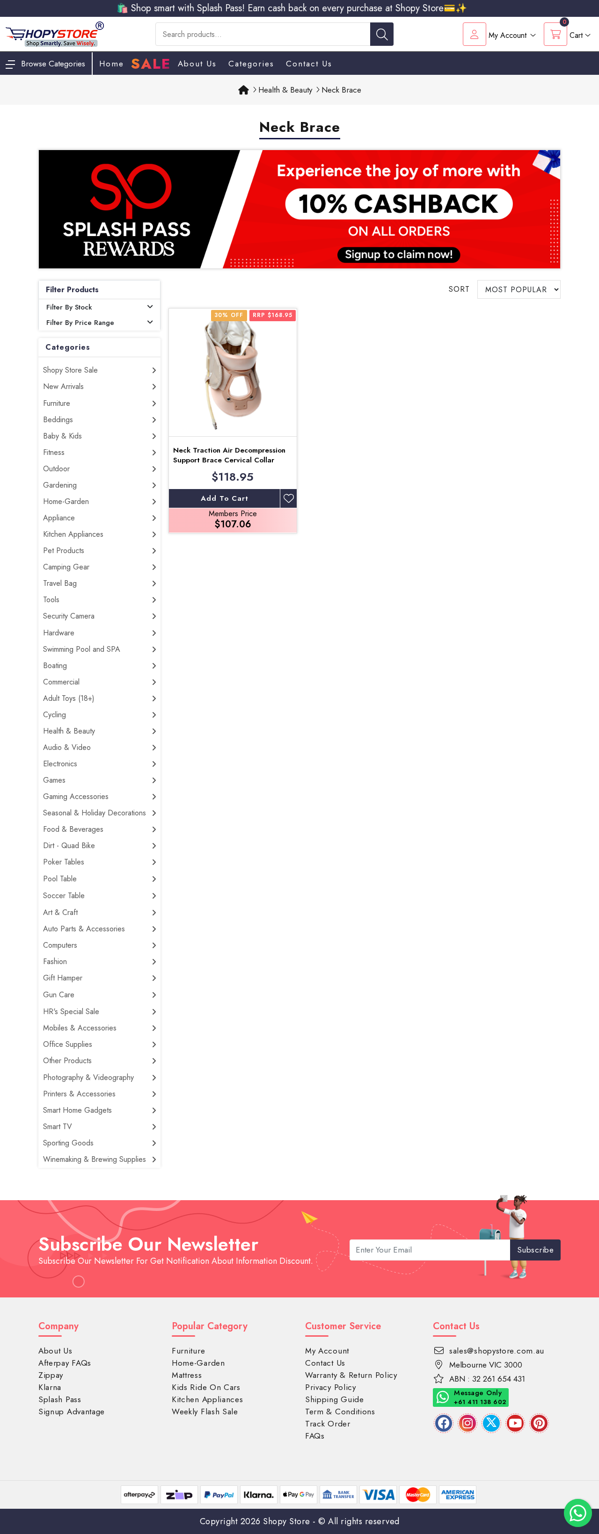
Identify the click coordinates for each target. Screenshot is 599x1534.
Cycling (54, 714)
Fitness (54, 452)
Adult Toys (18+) (69, 698)
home (111, 63)
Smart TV (57, 1126)
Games (54, 780)
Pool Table (60, 878)
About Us (197, 63)
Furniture (56, 403)
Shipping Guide (334, 1399)
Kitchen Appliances (73, 534)
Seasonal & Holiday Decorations (94, 812)
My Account (327, 1350)
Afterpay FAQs (64, 1362)
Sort (459, 289)
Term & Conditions (340, 1411)
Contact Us (309, 63)
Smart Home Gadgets (77, 1110)
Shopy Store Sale (70, 370)
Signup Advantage (71, 1411)
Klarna (49, 1387)
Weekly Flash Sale (205, 1411)
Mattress (187, 1375)
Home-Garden (66, 501)
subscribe (535, 1249)
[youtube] (515, 1423)
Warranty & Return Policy (351, 1375)
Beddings (58, 419)
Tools (51, 599)
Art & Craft (60, 912)
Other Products (67, 1060)
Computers (60, 945)
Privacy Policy (330, 1387)
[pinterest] (539, 1423)
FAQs (315, 1435)
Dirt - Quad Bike (69, 845)
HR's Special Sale (71, 1011)
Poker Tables (63, 862)
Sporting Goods (68, 1143)
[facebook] (443, 1423)
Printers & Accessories (79, 1093)
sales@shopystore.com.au (496, 1350)
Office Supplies (67, 1044)
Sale (151, 64)
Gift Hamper (62, 977)
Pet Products (63, 550)
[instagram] (467, 1423)
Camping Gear (66, 567)
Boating (55, 665)
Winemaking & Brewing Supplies (94, 1159)
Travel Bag (60, 583)
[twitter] (491, 1423)
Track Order (328, 1423)
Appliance (59, 517)
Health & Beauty (69, 731)
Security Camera (69, 616)
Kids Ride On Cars (206, 1387)
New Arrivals (63, 386)
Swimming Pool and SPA (81, 649)
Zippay (50, 1375)
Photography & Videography (88, 1077)
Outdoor (56, 468)
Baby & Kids (62, 436)
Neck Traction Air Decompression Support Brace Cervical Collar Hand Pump (229, 460)
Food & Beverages (73, 829)
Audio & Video (67, 747)
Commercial (61, 682)
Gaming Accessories (76, 796)
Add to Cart (224, 498)
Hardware (58, 632)
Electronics (60, 763)
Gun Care (58, 994)
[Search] (382, 34)
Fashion (55, 961)
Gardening (60, 485)
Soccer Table (64, 895)
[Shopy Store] (55, 33)
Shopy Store (286, 1521)
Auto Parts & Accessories (84, 928)
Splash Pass (59, 1399)
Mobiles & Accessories (80, 1028)
